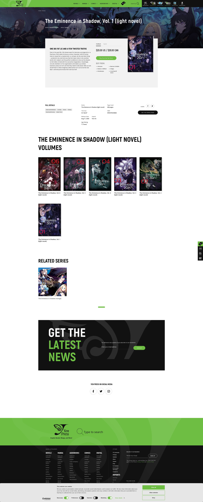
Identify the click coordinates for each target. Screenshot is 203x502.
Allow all (153, 487)
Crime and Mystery (48, 462)
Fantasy (69, 109)
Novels (44, 10)
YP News (115, 454)
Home (39, 10)
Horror (47, 469)
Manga (60, 453)
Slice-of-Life (48, 478)
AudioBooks (74, 453)
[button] (101, 307)
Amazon (100, 66)
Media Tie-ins (87, 474)
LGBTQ (47, 472)
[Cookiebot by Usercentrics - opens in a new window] (46, 499)
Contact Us (115, 471)
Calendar (115, 457)
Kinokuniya (101, 71)
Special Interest (47, 481)
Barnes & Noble (114, 66)
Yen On (114, 480)
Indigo (112, 69)
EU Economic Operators (115, 468)
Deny (153, 497)
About (114, 459)
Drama (64, 109)
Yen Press (115, 477)
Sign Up (152, 456)
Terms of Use (150, 462)
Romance (48, 474)
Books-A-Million (102, 69)
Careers (114, 461)
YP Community (116, 452)
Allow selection (153, 492)
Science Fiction (49, 476)
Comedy (59, 109)
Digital (99, 453)
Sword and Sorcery (50, 112)
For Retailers (115, 466)
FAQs (114, 463)
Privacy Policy (140, 462)
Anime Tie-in (59, 112)
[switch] (81, 498)
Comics (87, 453)
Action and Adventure (51, 109)
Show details (118, 498)
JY (113, 482)
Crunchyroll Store (113, 71)
